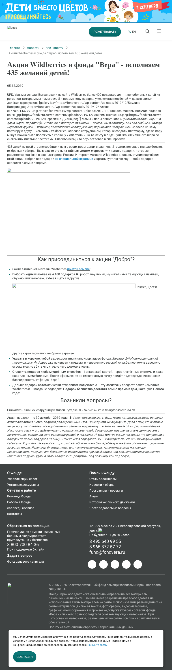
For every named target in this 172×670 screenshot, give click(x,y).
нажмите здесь (97, 644)
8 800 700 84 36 (23, 544)
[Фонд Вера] (23, 585)
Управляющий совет (22, 479)
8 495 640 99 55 (105, 541)
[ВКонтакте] (115, 564)
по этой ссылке (78, 269)
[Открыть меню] (159, 32)
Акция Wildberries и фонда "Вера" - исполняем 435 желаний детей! (56, 53)
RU (129, 31)
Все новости (55, 48)
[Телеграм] (92, 564)
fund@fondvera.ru (107, 552)
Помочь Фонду (101, 473)
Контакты (14, 514)
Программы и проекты (106, 490)
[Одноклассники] (103, 564)
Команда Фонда (19, 496)
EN (134, 31)
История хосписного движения (112, 502)
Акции (94, 496)
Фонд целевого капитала (25, 561)
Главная (15, 48)
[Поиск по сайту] (148, 32)
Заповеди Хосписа (20, 508)
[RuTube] (137, 564)
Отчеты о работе (21, 490)
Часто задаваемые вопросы (110, 508)
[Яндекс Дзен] (126, 564)
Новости (33, 48)
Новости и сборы (101, 484)
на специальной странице (74, 158)
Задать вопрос (19, 555)
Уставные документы (23, 484)
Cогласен (25, 657)
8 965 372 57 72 (105, 546)
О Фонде (14, 473)
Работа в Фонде (18, 502)
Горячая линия (18, 531)
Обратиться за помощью (28, 526)
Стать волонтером (102, 479)
